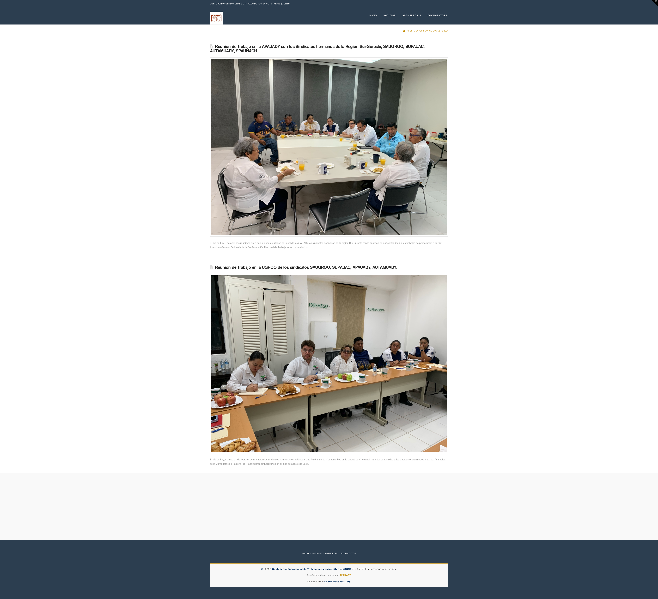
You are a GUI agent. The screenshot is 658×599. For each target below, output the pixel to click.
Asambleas (331, 553)
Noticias (317, 553)
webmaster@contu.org (337, 581)
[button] (654, 3)
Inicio (305, 553)
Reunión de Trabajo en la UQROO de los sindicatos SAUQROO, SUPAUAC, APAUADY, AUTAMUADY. (306, 267)
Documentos (348, 553)
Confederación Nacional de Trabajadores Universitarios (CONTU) (313, 569)
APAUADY (345, 575)
